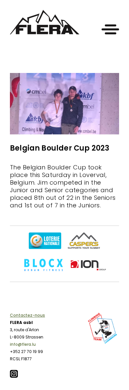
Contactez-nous (27, 315)
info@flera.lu (23, 344)
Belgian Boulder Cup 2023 (59, 148)
